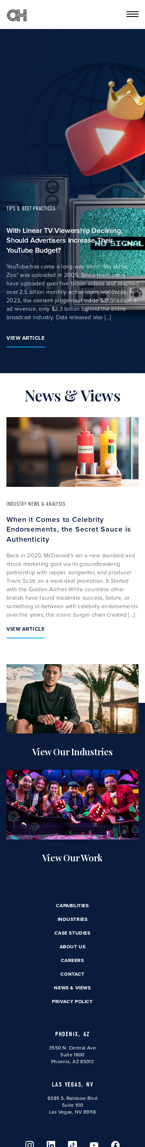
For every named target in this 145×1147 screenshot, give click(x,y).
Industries (73, 919)
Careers (72, 960)
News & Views (72, 987)
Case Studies (72, 932)
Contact (72, 973)
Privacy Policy (72, 1001)
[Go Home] (16, 14)
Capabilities (72, 905)
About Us (73, 946)
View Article (25, 338)
